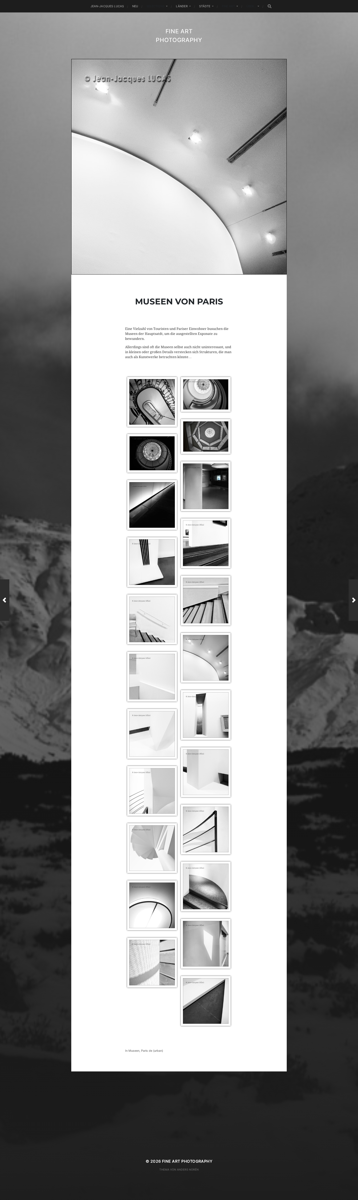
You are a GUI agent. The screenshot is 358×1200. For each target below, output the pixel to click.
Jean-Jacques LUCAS (107, 6)
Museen (133, 1050)
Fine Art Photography (187, 1161)
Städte (204, 6)
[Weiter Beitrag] (353, 600)
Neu (135, 6)
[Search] (269, 6)
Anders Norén (188, 1169)
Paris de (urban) (152, 1050)
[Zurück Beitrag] (4, 600)
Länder (182, 6)
